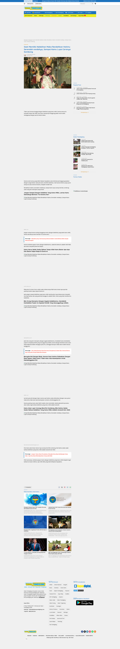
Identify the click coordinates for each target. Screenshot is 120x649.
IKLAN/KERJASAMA (80, 635)
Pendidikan (66, 15)
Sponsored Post (60, 618)
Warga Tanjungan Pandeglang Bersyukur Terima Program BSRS (88, 147)
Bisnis (35, 15)
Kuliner (60, 15)
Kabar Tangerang (61, 603)
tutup (27, 638)
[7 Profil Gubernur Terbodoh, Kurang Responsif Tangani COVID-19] (35, 544)
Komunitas (62, 609)
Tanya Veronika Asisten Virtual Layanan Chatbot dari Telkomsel (86, 98)
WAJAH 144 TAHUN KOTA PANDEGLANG (87, 160)
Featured (30, 40)
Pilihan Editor (59, 615)
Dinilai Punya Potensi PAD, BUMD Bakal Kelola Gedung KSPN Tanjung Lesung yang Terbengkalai (87, 141)
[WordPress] (87, 631)
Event (50, 590)
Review (66, 615)
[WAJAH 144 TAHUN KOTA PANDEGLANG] (75, 160)
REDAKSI (29, 635)
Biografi (65, 584)
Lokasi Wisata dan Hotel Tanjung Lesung (86, 93)
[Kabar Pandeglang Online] (33, 8)
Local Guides (52, 612)
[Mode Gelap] (95, 3)
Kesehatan (54, 15)
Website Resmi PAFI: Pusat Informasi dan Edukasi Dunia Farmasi (76, 1)
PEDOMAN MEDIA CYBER (51, 635)
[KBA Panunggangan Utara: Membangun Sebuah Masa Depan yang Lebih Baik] (59, 544)
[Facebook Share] (59, 487)
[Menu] (25, 3)
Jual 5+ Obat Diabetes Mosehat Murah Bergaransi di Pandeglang (85, 103)
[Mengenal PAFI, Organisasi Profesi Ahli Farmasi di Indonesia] (35, 522)
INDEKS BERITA (89, 635)
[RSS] (95, 631)
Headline (67, 594)
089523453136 (32, 611)
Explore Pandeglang (58, 590)
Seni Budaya (73, 15)
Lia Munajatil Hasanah (31, 54)
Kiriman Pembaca (53, 609)
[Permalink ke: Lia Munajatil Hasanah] (25, 54)
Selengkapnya (84, 112)
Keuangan (58, 606)
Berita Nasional (28, 15)
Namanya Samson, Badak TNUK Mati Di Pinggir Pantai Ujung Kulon (86, 108)
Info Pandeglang (53, 597)
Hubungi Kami (30, 3)
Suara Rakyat (52, 621)
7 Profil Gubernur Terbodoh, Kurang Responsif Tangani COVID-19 (34, 553)
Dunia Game (63, 587)
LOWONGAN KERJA (69, 635)
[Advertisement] (60, 28)
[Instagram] (90, 631)
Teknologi (47, 15)
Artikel (50, 584)
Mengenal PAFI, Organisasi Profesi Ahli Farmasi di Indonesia (35, 530)
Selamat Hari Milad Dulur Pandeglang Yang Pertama (87, 166)
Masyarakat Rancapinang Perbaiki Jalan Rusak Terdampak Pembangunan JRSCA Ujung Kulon (87, 154)
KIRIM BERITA (41, 635)
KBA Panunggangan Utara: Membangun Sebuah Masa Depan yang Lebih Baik (59, 553)
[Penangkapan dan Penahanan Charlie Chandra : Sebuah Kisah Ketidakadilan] (59, 522)
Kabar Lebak (52, 600)
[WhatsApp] (92, 631)
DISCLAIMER (61, 635)
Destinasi (56, 587)
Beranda (26, 40)
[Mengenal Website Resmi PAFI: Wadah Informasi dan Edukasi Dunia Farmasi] (35, 499)
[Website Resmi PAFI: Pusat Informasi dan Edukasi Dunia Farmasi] (59, 499)
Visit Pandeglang (53, 624)
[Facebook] (82, 631)
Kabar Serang (52, 603)
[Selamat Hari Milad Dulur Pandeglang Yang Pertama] (75, 166)
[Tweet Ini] (62, 487)
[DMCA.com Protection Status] (78, 590)
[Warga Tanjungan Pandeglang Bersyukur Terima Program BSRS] (76, 147)
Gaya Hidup (81, 15)
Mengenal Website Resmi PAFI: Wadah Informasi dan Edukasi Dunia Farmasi (38, 1)
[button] (92, 3)
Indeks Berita (38, 3)
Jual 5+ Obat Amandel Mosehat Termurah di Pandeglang (86, 89)
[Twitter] (85, 631)
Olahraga (41, 15)
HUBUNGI (35, 635)
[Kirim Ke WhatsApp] (70, 487)
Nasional (59, 612)
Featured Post (52, 594)
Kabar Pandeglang (61, 600)
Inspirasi (61, 597)
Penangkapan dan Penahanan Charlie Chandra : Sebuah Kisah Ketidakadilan (59, 530)
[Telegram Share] (67, 487)
